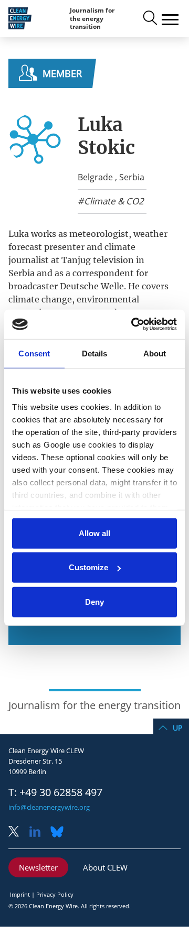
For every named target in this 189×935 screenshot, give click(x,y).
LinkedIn (38, 832)
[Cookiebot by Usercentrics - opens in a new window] (133, 324)
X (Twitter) (17, 832)
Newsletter (38, 867)
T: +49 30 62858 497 (55, 792)
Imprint (20, 894)
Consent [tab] (34, 353)
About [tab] (154, 353)
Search (149, 18)
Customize (88, 567)
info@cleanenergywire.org (49, 807)
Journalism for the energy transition (92, 18)
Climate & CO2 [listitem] (113, 201)
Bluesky (59, 832)
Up (177, 728)
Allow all (94, 532)
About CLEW (105, 867)
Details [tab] (95, 353)
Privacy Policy (55, 894)
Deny (94, 601)
